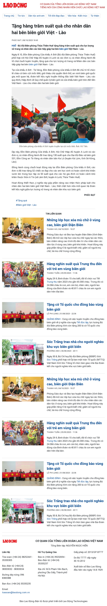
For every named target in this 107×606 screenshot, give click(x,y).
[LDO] (23, 231)
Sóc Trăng (52, 359)
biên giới (63, 49)
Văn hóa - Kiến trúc (77, 15)
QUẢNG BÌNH (54, 319)
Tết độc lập (82, 322)
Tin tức (21, 15)
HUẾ (14, 45)
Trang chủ (9, 15)
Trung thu (52, 281)
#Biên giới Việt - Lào (26, 205)
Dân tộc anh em (36, 15)
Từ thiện (95, 15)
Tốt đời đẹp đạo (56, 15)
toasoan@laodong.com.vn (16, 592)
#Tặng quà (21, 200)
